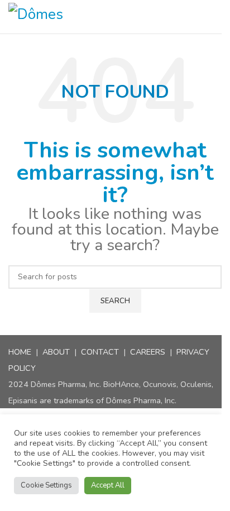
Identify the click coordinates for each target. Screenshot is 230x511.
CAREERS (147, 351)
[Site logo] (53, 17)
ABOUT (56, 351)
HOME (19, 351)
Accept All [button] (107, 485)
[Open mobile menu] (217, 17)
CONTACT (100, 351)
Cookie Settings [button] (46, 485)
